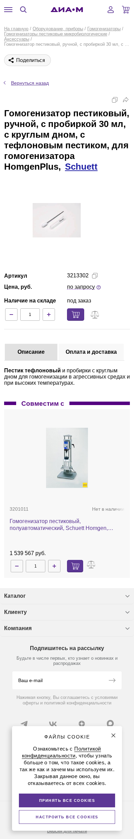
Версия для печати (67, 830)
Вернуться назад (30, 83)
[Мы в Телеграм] (24, 724)
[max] (110, 723)
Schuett (81, 166)
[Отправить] (112, 681)
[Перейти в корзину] (126, 10)
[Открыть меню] (8, 10)
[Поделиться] (126, 99)
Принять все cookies (67, 800)
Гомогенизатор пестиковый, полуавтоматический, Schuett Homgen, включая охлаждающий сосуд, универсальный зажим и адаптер (59, 525)
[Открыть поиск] (23, 10)
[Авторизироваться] (111, 10)
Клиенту (15, 612)
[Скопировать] (115, 99)
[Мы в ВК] (53, 724)
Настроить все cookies (67, 817)
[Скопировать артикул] (95, 275)
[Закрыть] (113, 735)
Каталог (15, 596)
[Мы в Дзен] (82, 724)
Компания (18, 628)
